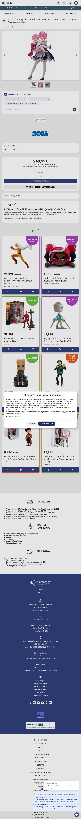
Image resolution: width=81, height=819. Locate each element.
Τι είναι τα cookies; (14, 416)
